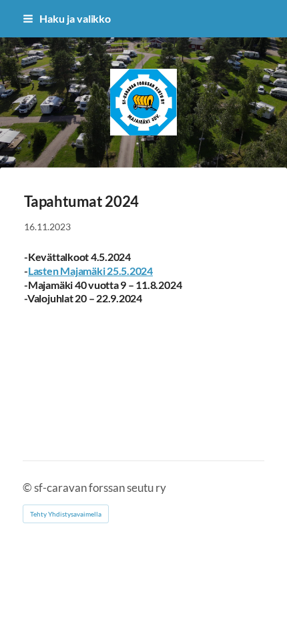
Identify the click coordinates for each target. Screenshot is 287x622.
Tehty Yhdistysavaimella (65, 514)
